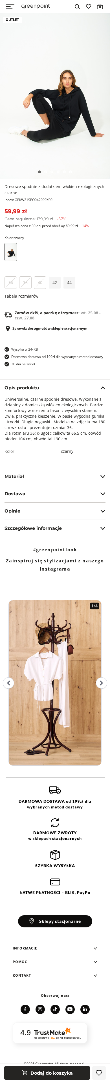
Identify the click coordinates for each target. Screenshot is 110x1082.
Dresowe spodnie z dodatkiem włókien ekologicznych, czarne (55, 189)
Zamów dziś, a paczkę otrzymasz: (58, 315)
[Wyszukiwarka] (77, 6)
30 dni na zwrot (23, 364)
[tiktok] (55, 1009)
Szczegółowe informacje (33, 528)
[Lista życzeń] (88, 6)
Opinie (12, 511)
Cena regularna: (35, 218)
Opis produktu (22, 387)
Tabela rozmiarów (21, 296)
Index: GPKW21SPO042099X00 (28, 199)
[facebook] (25, 1009)
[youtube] (70, 1009)
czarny (67, 451)
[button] (55, 948)
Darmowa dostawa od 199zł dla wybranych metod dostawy (57, 356)
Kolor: (14, 237)
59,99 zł (16, 211)
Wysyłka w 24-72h (25, 349)
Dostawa (15, 493)
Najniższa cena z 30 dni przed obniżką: (47, 225)
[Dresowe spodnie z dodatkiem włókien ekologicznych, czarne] (55, 96)
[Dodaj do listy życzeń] (99, 1073)
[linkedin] (85, 1009)
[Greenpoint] (35, 6)
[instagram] (40, 1009)
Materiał (14, 476)
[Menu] (10, 6)
